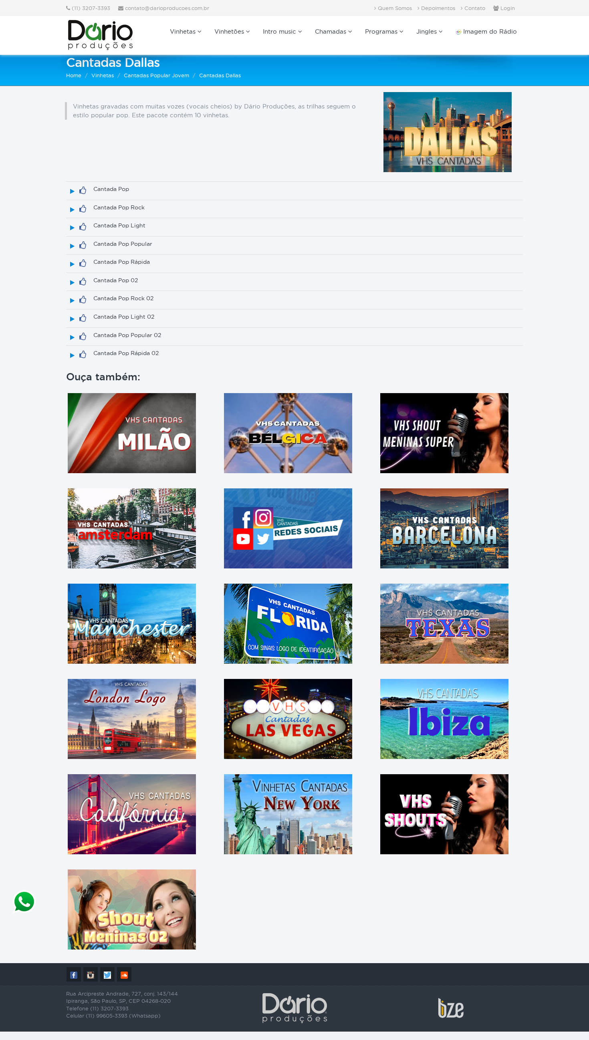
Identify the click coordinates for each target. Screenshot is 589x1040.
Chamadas (331, 31)
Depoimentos (437, 8)
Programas (382, 31)
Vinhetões (230, 31)
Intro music (280, 31)
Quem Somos (394, 8)
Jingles (427, 31)
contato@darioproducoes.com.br (167, 8)
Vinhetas (184, 31)
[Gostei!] (82, 190)
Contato (474, 8)
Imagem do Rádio (489, 31)
